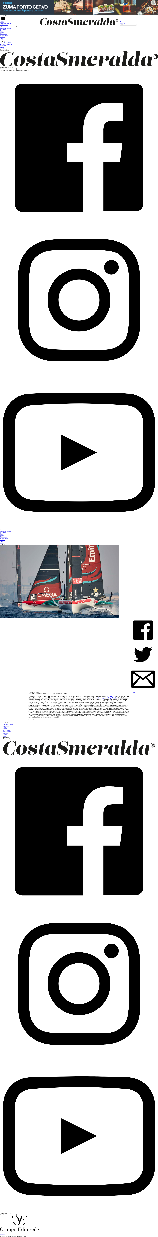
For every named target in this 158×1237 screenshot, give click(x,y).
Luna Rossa (110, 696)
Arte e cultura (4, 35)
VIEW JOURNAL (5, 42)
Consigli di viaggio (5, 28)
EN (121, 18)
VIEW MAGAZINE (6, 44)
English (2, 47)
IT (120, 21)
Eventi (2, 32)
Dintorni (2, 37)
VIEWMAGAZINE (5, 24)
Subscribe (122, 23)
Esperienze (3, 29)
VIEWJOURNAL (3, 22)
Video (1, 40)
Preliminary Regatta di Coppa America (106, 698)
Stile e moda (3, 34)
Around (133, 692)
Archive (2, 1235)
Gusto (1, 31)
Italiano (2, 48)
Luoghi (2, 38)
